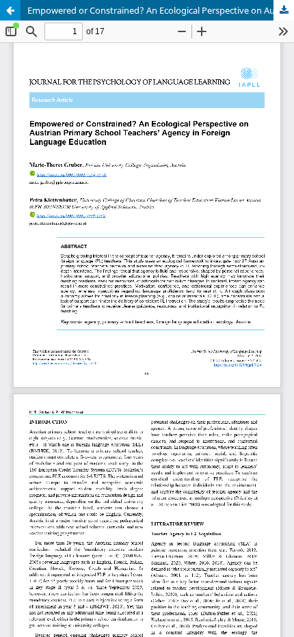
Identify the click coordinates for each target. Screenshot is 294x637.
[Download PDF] (283, 10)
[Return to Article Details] (10, 10)
